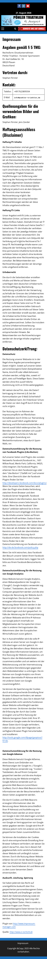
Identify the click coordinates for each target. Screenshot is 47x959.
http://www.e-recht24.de (21, 932)
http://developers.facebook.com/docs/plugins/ (24, 483)
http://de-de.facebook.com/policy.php (20, 547)
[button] (15, 28)
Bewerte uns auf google (33, 28)
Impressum (23, 943)
